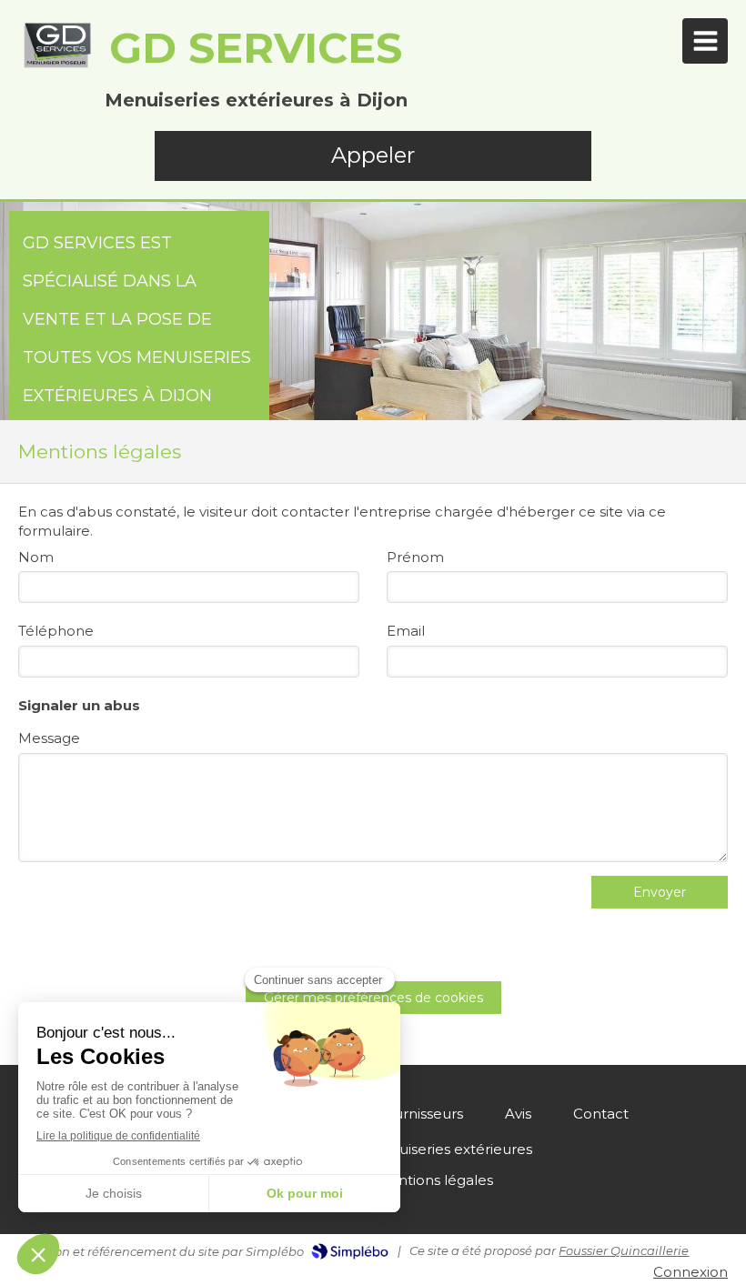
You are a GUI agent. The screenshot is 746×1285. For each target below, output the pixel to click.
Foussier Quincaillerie (624, 1250)
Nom (36, 557)
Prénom (415, 557)
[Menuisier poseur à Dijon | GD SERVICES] (57, 45)
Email (406, 630)
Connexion (690, 1271)
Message (49, 738)
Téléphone (56, 630)
